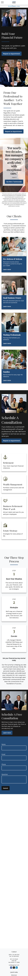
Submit (5, 788)
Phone (4, 764)
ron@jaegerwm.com (14, 965)
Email (3, 754)
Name (4, 744)
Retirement (14, 975)
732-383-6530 (15, 954)
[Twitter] (14, 968)
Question (5, 774)
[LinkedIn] (17, 968)
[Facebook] (11, 968)
